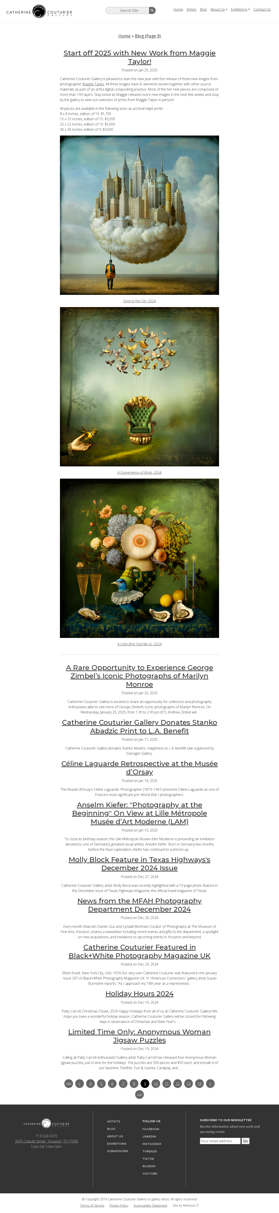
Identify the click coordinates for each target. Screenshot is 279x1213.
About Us (217, 9)
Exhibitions (239, 9)
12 (178, 1083)
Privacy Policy (119, 1205)
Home (178, 9)
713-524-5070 (46, 1136)
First (68, 1083)
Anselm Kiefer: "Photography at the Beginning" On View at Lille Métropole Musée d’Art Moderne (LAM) (139, 813)
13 (189, 1083)
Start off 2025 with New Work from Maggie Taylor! (140, 57)
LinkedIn (149, 1136)
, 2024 (139, 301)
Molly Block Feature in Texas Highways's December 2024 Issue (139, 863)
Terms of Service (92, 1205)
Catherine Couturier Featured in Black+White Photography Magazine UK (140, 951)
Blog (203, 9)
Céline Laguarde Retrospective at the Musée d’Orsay (139, 767)
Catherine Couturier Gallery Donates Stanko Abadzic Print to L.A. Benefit (139, 726)
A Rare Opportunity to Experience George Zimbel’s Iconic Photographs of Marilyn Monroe (139, 676)
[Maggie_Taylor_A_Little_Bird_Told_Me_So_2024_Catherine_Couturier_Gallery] (139, 558)
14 (199, 1083)
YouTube (150, 1173)
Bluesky (149, 1166)
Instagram (152, 1144)
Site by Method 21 (186, 1205)
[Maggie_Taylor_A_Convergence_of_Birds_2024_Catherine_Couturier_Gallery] (139, 386)
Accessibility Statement (150, 1205)
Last (139, 1094)
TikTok (148, 1158)
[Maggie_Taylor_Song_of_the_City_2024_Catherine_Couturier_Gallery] (139, 215)
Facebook (151, 1129)
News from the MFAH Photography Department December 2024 (139, 905)
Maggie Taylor (93, 84)
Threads (150, 1151)
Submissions (117, 1151)
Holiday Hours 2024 (139, 993)
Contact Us (262, 9)
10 (156, 1083)
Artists (191, 9)
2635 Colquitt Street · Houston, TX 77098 (46, 1141)
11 (167, 1083)
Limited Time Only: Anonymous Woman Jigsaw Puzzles (139, 1035)
